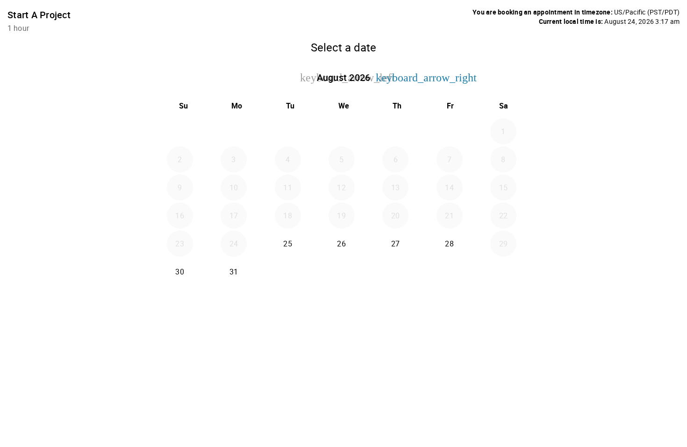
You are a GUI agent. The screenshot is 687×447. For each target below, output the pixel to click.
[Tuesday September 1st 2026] (288, 272)
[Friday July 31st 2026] (450, 131)
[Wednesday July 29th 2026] (342, 131)
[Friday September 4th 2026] (450, 272)
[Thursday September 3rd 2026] (395, 272)
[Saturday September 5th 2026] (503, 272)
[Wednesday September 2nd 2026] (342, 272)
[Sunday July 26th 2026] (180, 131)
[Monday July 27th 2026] (234, 131)
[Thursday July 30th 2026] (395, 131)
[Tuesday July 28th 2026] (288, 131)
